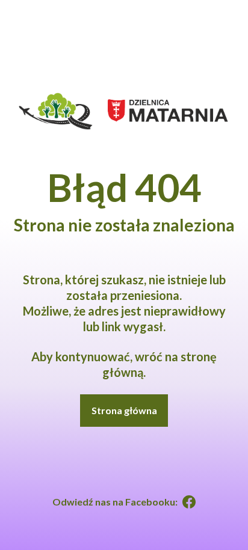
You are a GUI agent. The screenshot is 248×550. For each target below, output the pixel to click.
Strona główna (124, 410)
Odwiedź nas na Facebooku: (115, 501)
